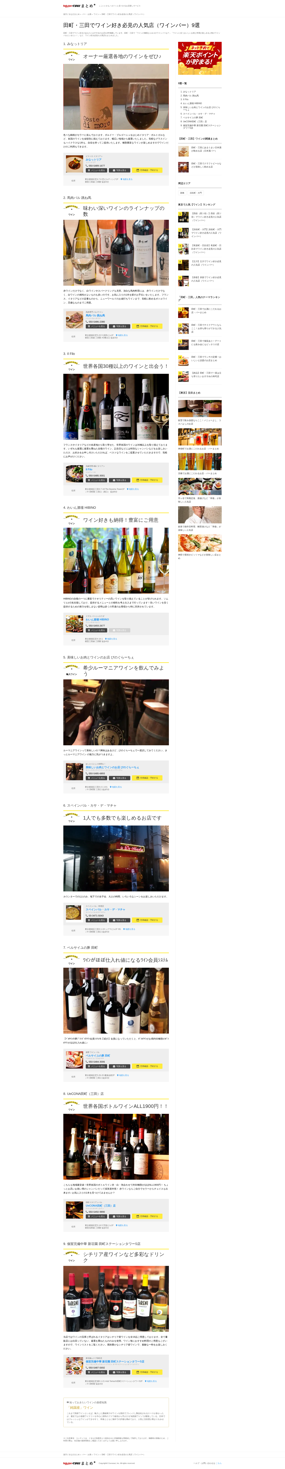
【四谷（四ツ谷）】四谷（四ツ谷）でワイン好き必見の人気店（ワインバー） (206, 217)
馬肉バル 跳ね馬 (191, 95)
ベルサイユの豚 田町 (193, 117)
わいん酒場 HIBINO (192, 103)
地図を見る (128, 179)
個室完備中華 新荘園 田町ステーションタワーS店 (104, 1244)
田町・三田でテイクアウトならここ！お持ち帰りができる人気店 (206, 328)
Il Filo (185, 99)
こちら (219, 1463)
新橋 (182, 193)
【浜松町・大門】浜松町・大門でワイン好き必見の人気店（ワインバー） (206, 233)
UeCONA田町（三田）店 (195, 121)
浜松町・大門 (196, 193)
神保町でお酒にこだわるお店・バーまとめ (198, 448)
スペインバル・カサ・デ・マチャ (199, 114)
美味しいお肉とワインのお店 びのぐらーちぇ (100, 657)
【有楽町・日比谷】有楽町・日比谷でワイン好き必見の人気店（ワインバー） (206, 249)
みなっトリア (189, 91)
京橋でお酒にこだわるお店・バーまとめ (197, 473)
